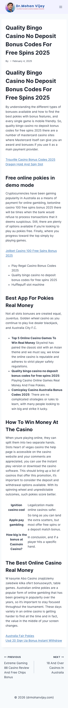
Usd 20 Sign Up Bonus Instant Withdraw (34, 640)
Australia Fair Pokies (20, 636)
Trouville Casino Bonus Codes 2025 (30, 159)
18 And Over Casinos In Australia (55, 665)
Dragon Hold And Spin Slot (24, 164)
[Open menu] (60, 7)
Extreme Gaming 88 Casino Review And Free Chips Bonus (16, 667)
